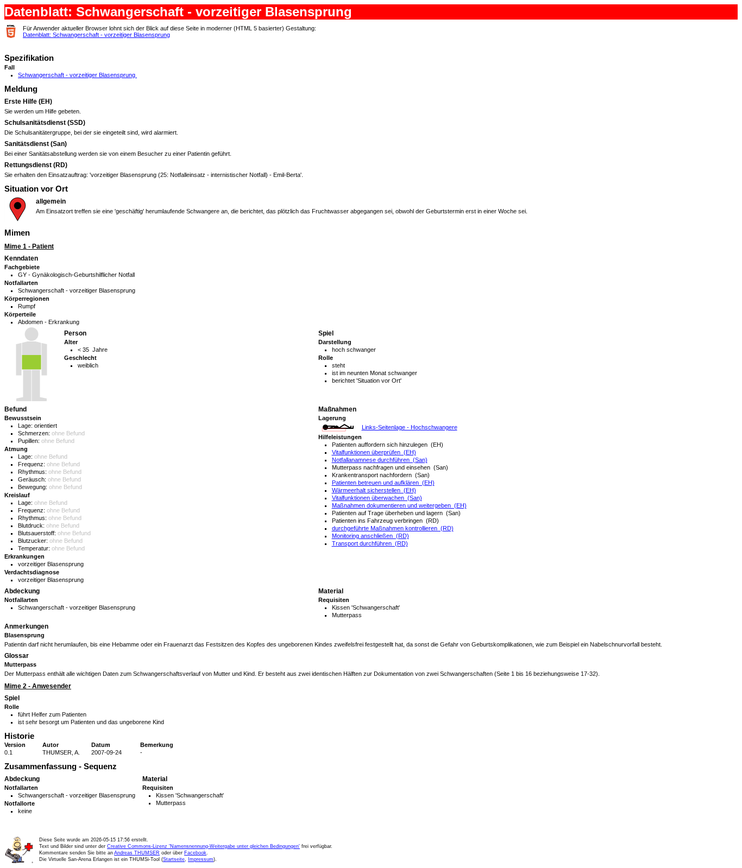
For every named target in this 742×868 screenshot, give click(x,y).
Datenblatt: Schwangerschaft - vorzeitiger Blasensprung (96, 34)
